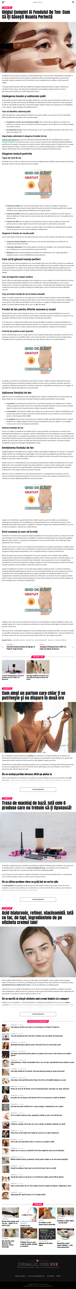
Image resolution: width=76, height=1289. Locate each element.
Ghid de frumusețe (41, 640)
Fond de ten (30, 640)
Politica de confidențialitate (36, 1276)
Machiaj (51, 640)
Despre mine (50, 1276)
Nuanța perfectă (61, 640)
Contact (58, 1276)
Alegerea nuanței (19, 640)
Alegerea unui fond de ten (10, 140)
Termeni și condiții (20, 1276)
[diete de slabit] (38, 198)
